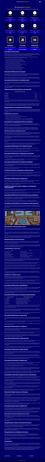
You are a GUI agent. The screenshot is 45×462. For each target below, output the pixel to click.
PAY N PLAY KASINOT (22, 49)
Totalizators (12, 367)
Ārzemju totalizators (16, 289)
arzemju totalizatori (19, 416)
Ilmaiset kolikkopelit (38, 287)
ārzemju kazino (38, 408)
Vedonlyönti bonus (20, 377)
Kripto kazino (14, 365)
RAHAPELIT (10, 49)
